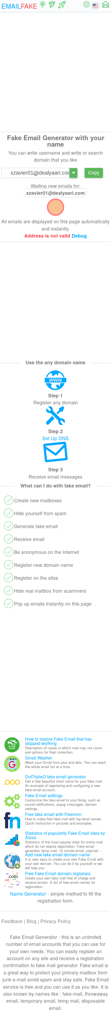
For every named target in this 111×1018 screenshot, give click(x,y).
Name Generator (28, 893)
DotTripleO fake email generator (55, 776)
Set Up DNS (55, 438)
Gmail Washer (38, 758)
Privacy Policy (55, 921)
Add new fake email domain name (57, 854)
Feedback (12, 921)
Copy (93, 172)
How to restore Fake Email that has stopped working (58, 741)
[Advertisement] (55, 72)
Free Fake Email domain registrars (58, 873)
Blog (31, 921)
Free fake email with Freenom (53, 814)
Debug (79, 235)
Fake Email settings (44, 795)
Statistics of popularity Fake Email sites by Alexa (65, 835)
